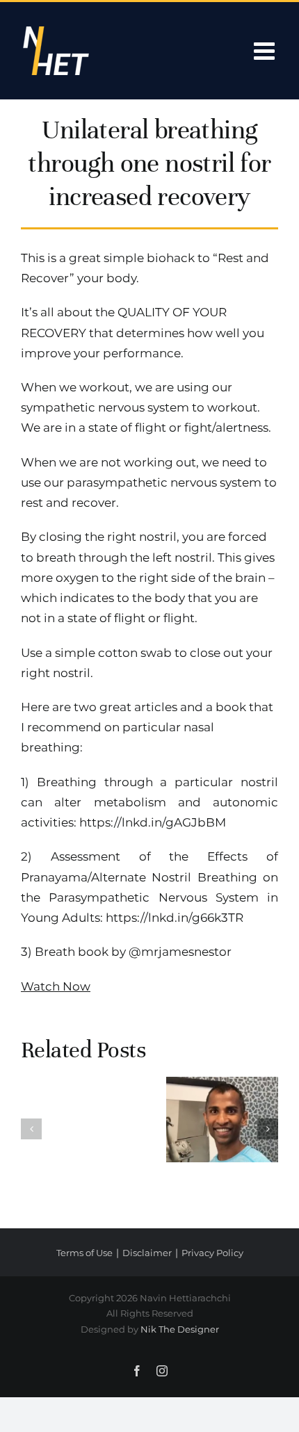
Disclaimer (147, 1252)
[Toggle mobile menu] (266, 50)
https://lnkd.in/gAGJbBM (152, 822)
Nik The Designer (179, 1329)
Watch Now (55, 986)
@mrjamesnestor (180, 952)
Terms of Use (84, 1252)
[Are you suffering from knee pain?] (222, 1119)
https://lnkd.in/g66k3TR (174, 918)
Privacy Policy (212, 1252)
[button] (31, 1128)
